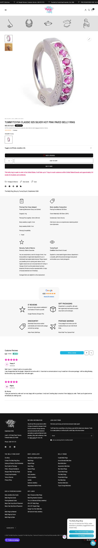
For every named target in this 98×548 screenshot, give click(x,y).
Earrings (30, 472)
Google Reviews (32, 314)
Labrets (29, 480)
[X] (10, 186)
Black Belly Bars (62, 463)
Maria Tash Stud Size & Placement (13, 506)
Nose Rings (31, 466)
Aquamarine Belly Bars (64, 466)
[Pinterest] (14, 186)
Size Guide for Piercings (11, 466)
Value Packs (31, 332)
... (5, 509)
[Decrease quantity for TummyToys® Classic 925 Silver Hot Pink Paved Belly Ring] (6, 161)
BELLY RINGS (62, 454)
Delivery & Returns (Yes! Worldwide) (14, 463)
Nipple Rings (31, 463)
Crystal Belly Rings (63, 458)
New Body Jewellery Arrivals (35, 458)
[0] (92, 10)
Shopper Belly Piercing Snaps (12, 472)
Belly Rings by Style (10, 517)
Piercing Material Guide (11, 500)
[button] (93, 543)
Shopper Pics (40, 314)
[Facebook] (6, 186)
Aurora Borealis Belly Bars (64, 460)
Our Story (7, 458)
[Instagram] (11, 447)
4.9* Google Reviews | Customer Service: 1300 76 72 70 (24, 2)
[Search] (89, 10)
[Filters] (87, 352)
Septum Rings (31, 469)
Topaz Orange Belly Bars (64, 486)
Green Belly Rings (62, 472)
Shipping (37, 128)
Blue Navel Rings (62, 469)
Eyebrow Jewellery (32, 483)
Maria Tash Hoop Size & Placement (14, 503)
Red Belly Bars (62, 480)
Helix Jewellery (31, 474)
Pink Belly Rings (62, 474)
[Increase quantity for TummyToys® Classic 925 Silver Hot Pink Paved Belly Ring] (11, 161)
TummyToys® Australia (10, 474)
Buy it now (49, 166)
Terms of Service (9, 477)
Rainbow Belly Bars (63, 483)
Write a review (72, 353)
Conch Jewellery (32, 477)
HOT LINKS (31, 491)
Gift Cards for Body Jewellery (35, 512)
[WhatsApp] (17, 186)
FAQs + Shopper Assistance (12, 469)
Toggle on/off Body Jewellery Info (15, 148)
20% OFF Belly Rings (33, 503)
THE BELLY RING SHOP (12, 454)
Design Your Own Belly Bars (35, 509)
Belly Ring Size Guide (10, 498)
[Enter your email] (91, 436)
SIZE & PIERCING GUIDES (13, 491)
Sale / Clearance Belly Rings (35, 495)
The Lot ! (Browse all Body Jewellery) (37, 500)
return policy (33, 438)
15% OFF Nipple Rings (34, 506)
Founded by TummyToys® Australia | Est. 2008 (56, 2)
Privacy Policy (8, 480)
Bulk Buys (37, 332)
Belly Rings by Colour (10, 514)
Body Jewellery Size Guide (11, 495)
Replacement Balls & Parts (34, 486)
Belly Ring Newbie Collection (35, 498)
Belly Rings (30, 460)
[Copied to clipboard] (21, 186)
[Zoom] (89, 39)
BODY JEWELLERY (34, 454)
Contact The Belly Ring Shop (12, 460)
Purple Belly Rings (62, 477)
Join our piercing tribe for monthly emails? (62, 440)
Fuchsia (8, 139)
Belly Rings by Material (10, 512)
